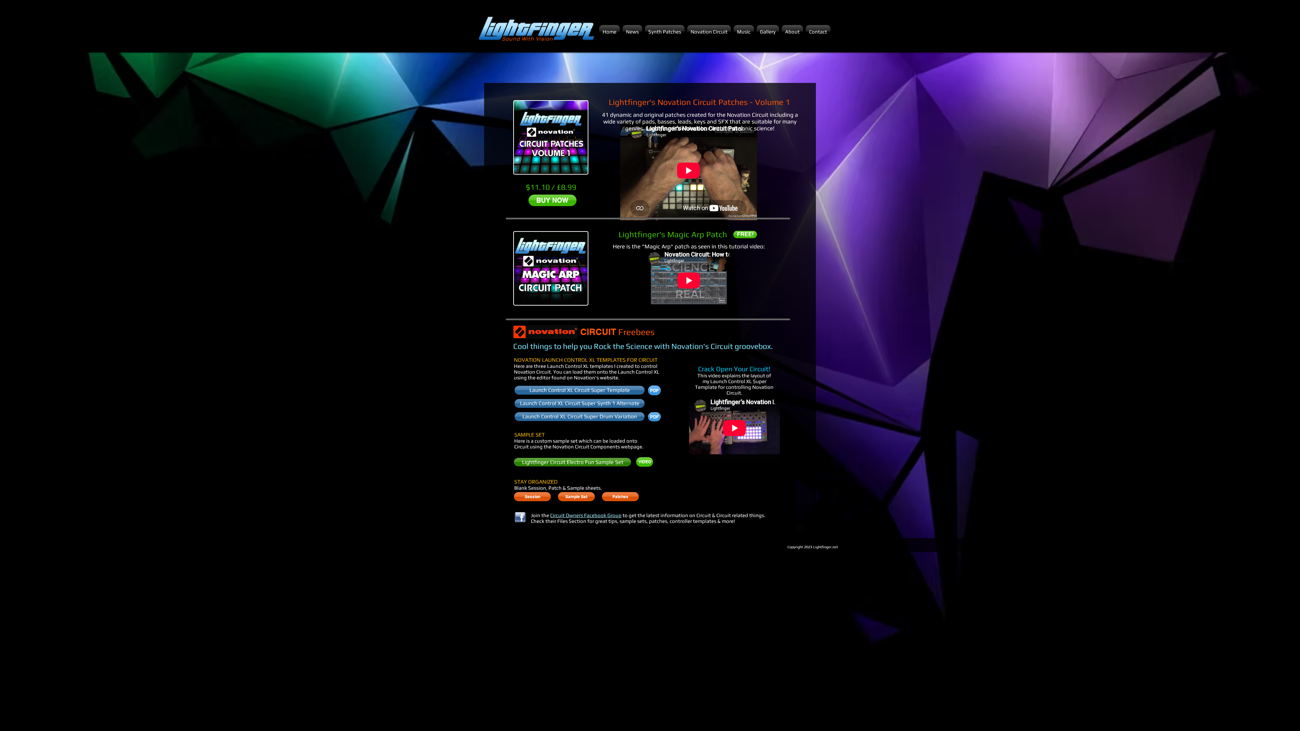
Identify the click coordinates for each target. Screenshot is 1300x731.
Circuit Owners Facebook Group (586, 515)
